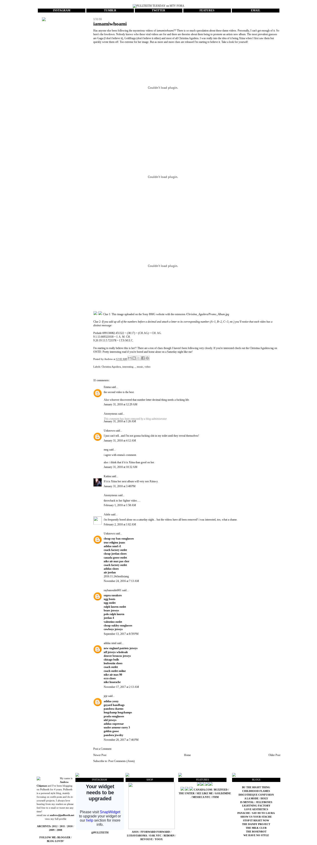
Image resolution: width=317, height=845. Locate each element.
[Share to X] (138, 358)
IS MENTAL (247, 802)
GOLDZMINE (223, 793)
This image (118, 314)
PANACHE (244, 813)
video (148, 366)
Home (187, 755)
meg (106, 449)
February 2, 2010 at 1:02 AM (120, 524)
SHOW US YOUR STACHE (256, 817)
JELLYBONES (264, 802)
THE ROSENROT (256, 831)
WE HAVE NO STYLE (256, 835)
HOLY (264, 798)
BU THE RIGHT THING (256, 787)
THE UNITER (186, 793)
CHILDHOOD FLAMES (256, 791)
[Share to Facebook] (143, 358)
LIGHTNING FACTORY (256, 805)
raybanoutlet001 (112, 590)
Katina (107, 476)
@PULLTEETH (100, 832)
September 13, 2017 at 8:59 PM (121, 633)
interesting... (129, 366)
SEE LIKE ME (205, 793)
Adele (107, 514)
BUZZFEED (220, 789)
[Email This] (129, 358)
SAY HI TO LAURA (263, 813)
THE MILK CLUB (256, 828)
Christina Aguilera (111, 366)
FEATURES (207, 10)
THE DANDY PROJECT (256, 824)
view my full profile (55, 819)
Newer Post (99, 755)
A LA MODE (251, 798)
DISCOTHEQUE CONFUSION (256, 795)
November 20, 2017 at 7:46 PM (121, 739)
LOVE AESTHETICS (256, 809)
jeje (105, 696)
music (140, 366)
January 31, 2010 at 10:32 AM (120, 467)
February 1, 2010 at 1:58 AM (120, 505)
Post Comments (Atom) (121, 761)
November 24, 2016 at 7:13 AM (121, 581)
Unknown (109, 430)
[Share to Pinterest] (147, 358)
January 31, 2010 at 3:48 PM (120, 486)
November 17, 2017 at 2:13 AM (121, 687)
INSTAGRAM (61, 10)
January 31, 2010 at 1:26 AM (120, 421)
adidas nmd (110, 643)
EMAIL (255, 10)
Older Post (274, 755)
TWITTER (158, 10)
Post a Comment (102, 748)
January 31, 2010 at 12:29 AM (120, 404)
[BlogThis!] (134, 358)
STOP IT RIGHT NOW (256, 820)
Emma (107, 387)
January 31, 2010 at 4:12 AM (120, 440)
